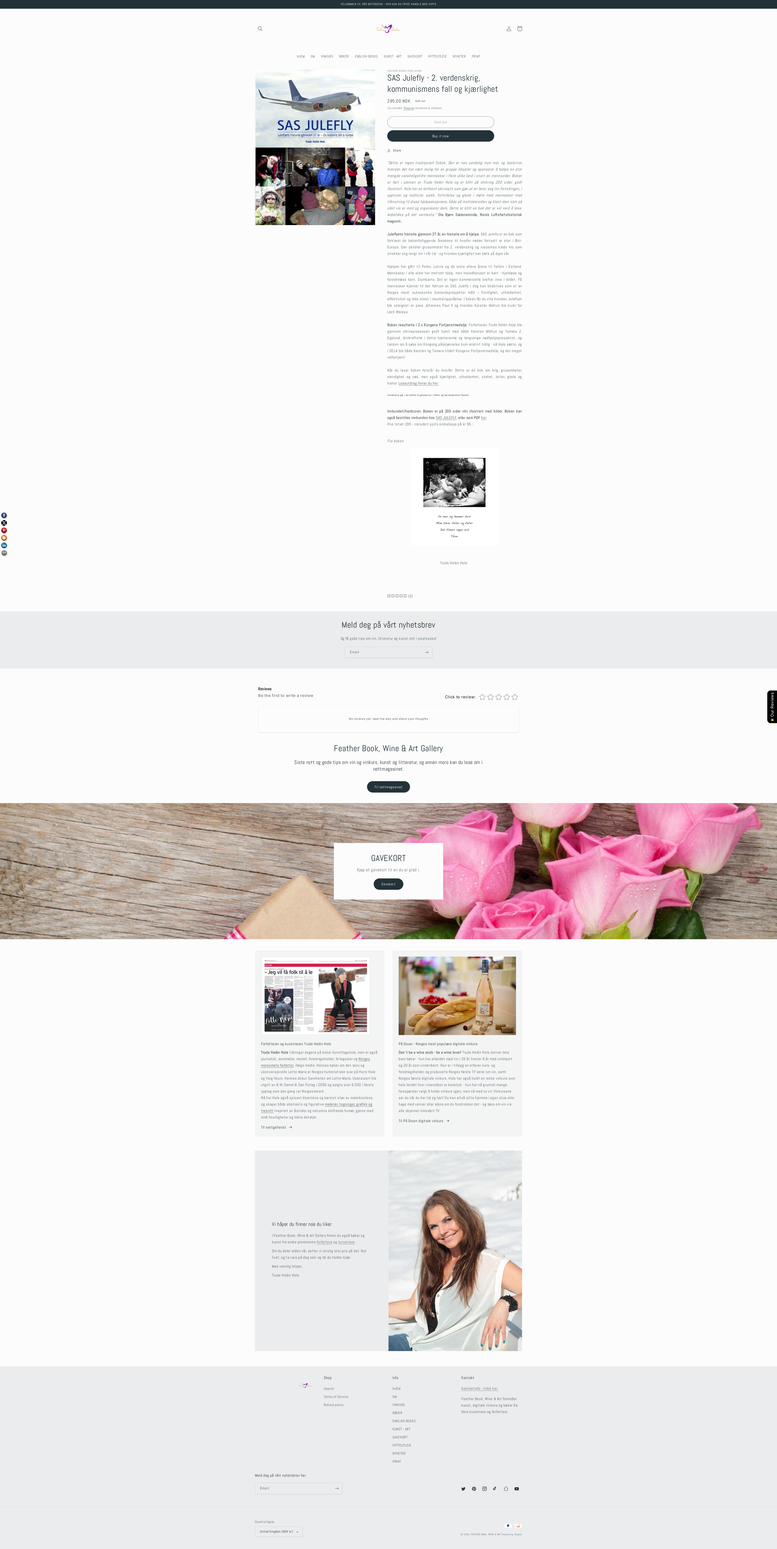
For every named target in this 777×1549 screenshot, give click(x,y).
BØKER (397, 1413)
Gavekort (388, 884)
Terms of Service (336, 1397)
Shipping (409, 108)
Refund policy (334, 1405)
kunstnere (346, 1242)
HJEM (397, 1389)
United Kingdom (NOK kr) (276, 1532)
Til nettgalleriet (273, 1127)
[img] (397, 596)
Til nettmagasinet (388, 787)
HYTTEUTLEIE (402, 1445)
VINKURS (399, 1405)
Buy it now (440, 136)
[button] (260, 28)
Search (329, 1389)
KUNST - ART (401, 1429)
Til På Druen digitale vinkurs (421, 1120)
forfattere (324, 1242)
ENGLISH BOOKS (404, 1421)
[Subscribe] (426, 652)
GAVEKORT (400, 1437)
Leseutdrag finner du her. (418, 383)
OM (395, 1397)
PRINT (397, 1461)
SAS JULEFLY (446, 417)
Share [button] (397, 150)
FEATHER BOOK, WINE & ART (486, 1534)
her (483, 417)
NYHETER (399, 1453)
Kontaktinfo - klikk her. (479, 1388)
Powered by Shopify (512, 1534)
